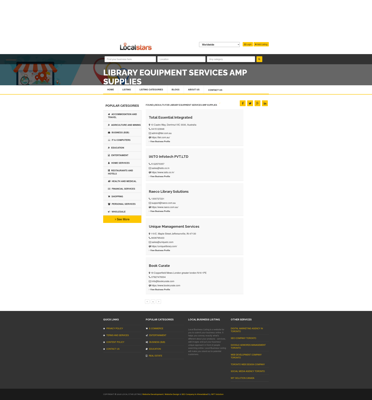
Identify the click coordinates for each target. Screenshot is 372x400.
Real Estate (155, 355)
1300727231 (157, 198)
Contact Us (215, 90)
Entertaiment (119, 155)
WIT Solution (217, 394)
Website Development (153, 394)
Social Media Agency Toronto (248, 371)
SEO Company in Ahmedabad (194, 394)
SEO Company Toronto (243, 338)
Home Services (120, 162)
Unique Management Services (174, 226)
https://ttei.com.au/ (160, 137)
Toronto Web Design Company (248, 364)
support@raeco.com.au (164, 202)
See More (122, 219)
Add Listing (262, 44)
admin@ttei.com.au (162, 133)
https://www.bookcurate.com (165, 285)
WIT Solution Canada (242, 378)
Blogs (175, 89)
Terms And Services (117, 335)
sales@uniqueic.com (162, 242)
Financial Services (123, 188)
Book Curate (159, 266)
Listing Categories (151, 89)
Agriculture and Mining (126, 124)
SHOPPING (117, 196)
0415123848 (157, 129)
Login (249, 44)
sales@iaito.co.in (160, 168)
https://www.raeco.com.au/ (164, 207)
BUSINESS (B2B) (120, 132)
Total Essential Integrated (170, 117)
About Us (194, 89)
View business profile (160, 141)
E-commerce (156, 328)
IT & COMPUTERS (121, 140)
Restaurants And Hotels (120, 172)
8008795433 (157, 237)
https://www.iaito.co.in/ (162, 172)
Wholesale (119, 211)
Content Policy (115, 342)
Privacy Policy (114, 328)
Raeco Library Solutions (169, 191)
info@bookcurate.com (163, 281)
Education (117, 147)
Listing (126, 89)
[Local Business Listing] (136, 49)
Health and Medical (124, 181)
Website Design (171, 394)
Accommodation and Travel (122, 116)
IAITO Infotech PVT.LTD (168, 156)
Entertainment (157, 335)
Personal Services (124, 204)
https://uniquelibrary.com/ (164, 246)
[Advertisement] (186, 20)
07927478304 (158, 277)
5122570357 (157, 163)
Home (110, 89)
